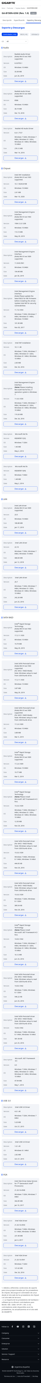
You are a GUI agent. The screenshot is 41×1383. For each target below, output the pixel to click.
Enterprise (6, 1343)
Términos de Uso (9, 1376)
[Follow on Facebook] (12, 1327)
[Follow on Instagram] (23, 1327)
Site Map (35, 1376)
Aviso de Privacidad (23, 1376)
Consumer (6, 1338)
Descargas (19, 81)
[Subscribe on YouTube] (18, 1327)
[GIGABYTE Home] (8, 3)
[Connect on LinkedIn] (29, 1327)
